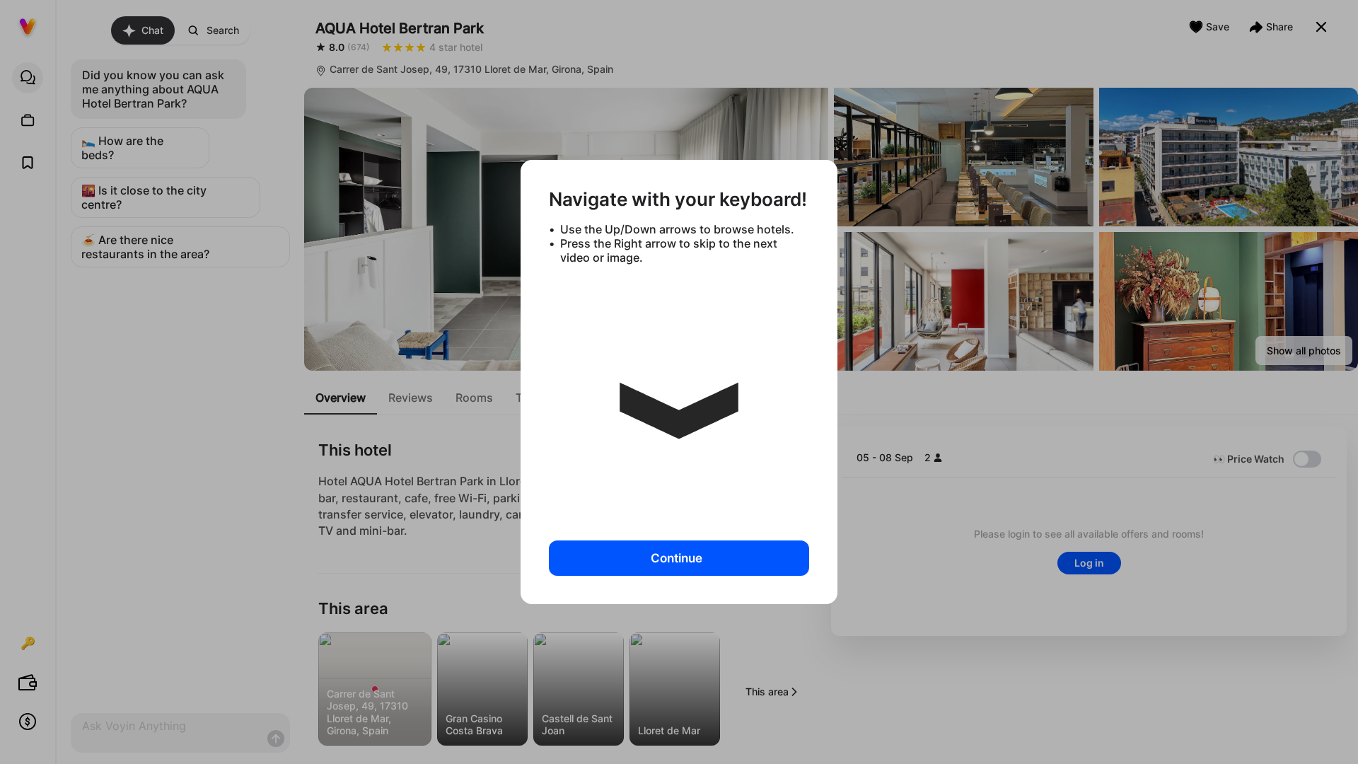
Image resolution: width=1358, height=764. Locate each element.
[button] (679, 397)
